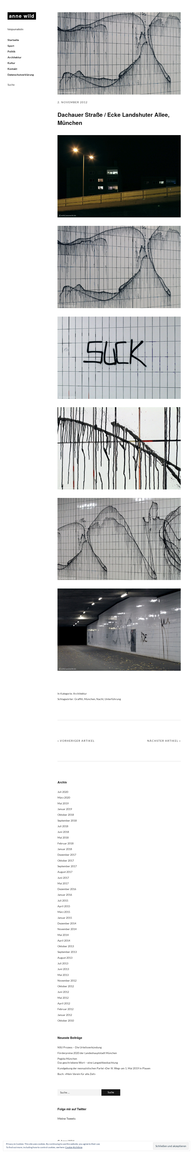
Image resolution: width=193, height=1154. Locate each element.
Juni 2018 (63, 831)
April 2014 (63, 940)
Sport (11, 45)
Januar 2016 (64, 894)
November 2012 (67, 980)
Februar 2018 (65, 843)
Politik (11, 51)
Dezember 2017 (66, 854)
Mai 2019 (63, 803)
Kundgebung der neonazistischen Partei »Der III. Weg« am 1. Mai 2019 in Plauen (103, 1068)
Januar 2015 (64, 917)
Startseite (13, 40)
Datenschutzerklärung (21, 74)
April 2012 (63, 1003)
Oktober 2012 (65, 986)
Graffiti (78, 699)
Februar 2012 (65, 1009)
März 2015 (63, 911)
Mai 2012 (63, 997)
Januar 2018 (64, 849)
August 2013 (64, 957)
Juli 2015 (62, 900)
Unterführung (113, 699)
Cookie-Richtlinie (73, 1147)
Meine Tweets (66, 1118)
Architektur (14, 57)
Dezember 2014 (66, 923)
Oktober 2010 (65, 1020)
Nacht (99, 699)
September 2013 (67, 951)
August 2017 (64, 871)
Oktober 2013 (65, 946)
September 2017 (67, 866)
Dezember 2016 (66, 889)
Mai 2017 (63, 883)
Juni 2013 (63, 969)
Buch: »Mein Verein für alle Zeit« (76, 1074)
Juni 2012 (63, 991)
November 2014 (67, 929)
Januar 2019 (64, 809)
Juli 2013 (62, 963)
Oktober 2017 (65, 860)
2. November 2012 (72, 102)
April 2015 (63, 906)
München (89, 699)
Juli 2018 (62, 826)
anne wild (21, 15)
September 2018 (67, 820)
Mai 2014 (63, 934)
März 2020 (63, 797)
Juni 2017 (63, 877)
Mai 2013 (63, 974)
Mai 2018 (63, 837)
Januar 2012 (64, 1014)
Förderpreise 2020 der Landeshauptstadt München (87, 1053)
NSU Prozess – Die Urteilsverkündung (79, 1047)
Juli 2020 (62, 791)
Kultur (11, 63)
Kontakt (12, 68)
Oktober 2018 (65, 814)
